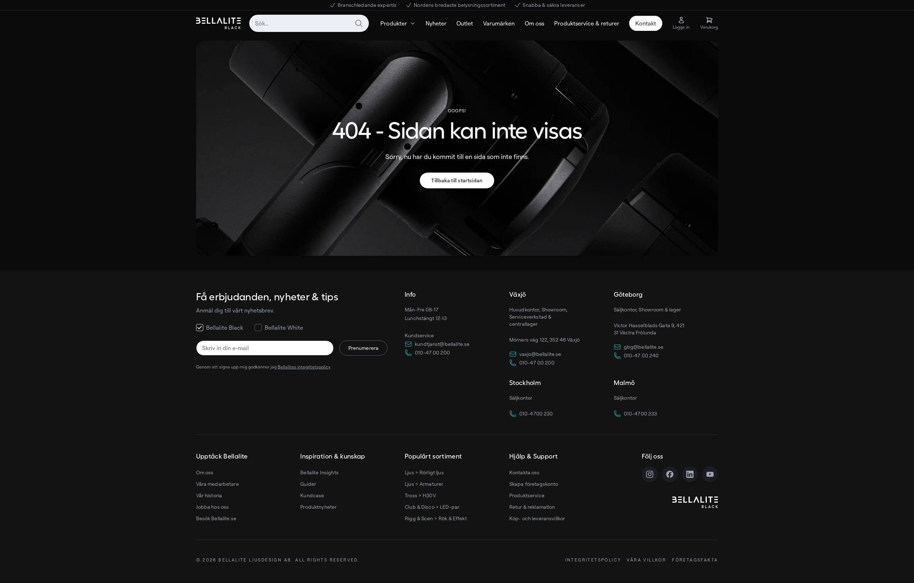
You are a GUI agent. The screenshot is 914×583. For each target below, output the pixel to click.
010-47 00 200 (432, 352)
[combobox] (309, 23)
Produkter (393, 23)
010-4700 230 (536, 413)
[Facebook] (670, 474)
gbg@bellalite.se (643, 347)
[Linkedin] (690, 474)
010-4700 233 (640, 413)
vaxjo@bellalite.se (540, 354)
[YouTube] (710, 474)
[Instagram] (650, 474)
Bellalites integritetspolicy (304, 367)
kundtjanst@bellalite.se (442, 344)
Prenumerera (363, 348)
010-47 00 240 (641, 355)
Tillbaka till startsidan (456, 180)
